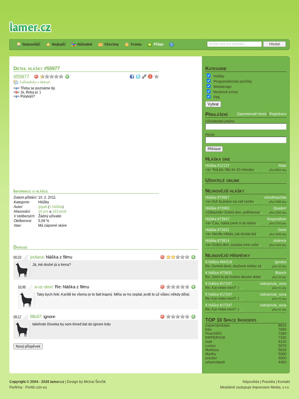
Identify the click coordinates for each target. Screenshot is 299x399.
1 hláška (55, 207)
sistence (279, 241)
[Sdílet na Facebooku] (132, 76)
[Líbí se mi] (67, 76)
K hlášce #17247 (218, 284)
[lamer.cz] (30, 27)
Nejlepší (58, 44)
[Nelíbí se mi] (36, 76)
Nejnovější (31, 44)
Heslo (210, 135)
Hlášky (218, 76)
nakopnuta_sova (273, 284)
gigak (42, 207)
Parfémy (15, 387)
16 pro (43, 211)
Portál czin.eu (36, 387)
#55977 (21, 76)
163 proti (59, 211)
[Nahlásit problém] (150, 76)
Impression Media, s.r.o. (271, 387)
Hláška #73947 (217, 219)
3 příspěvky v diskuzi (35, 82)
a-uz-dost (43, 286)
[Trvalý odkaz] (144, 76)
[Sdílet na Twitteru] (138, 76)
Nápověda (251, 382)
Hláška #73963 (217, 208)
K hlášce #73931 (218, 273)
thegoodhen (276, 219)
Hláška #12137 (217, 166)
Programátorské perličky (232, 81)
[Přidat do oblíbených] (156, 76)
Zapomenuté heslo (252, 114)
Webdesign (222, 87)
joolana (37, 257)
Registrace (277, 114)
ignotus (280, 262)
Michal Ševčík (95, 382)
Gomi (282, 230)
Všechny (111, 44)
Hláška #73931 (217, 230)
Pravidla (268, 382)
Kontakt (284, 382)
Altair (282, 166)
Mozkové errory (225, 92)
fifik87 (35, 316)
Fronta (136, 44)
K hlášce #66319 (218, 262)
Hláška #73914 (217, 241)
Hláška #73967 (217, 197)
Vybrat (213, 104)
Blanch (280, 273)
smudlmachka (275, 197)
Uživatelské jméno (219, 121)
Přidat (159, 44)
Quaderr (279, 208)
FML (216, 97)
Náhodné (84, 44)
